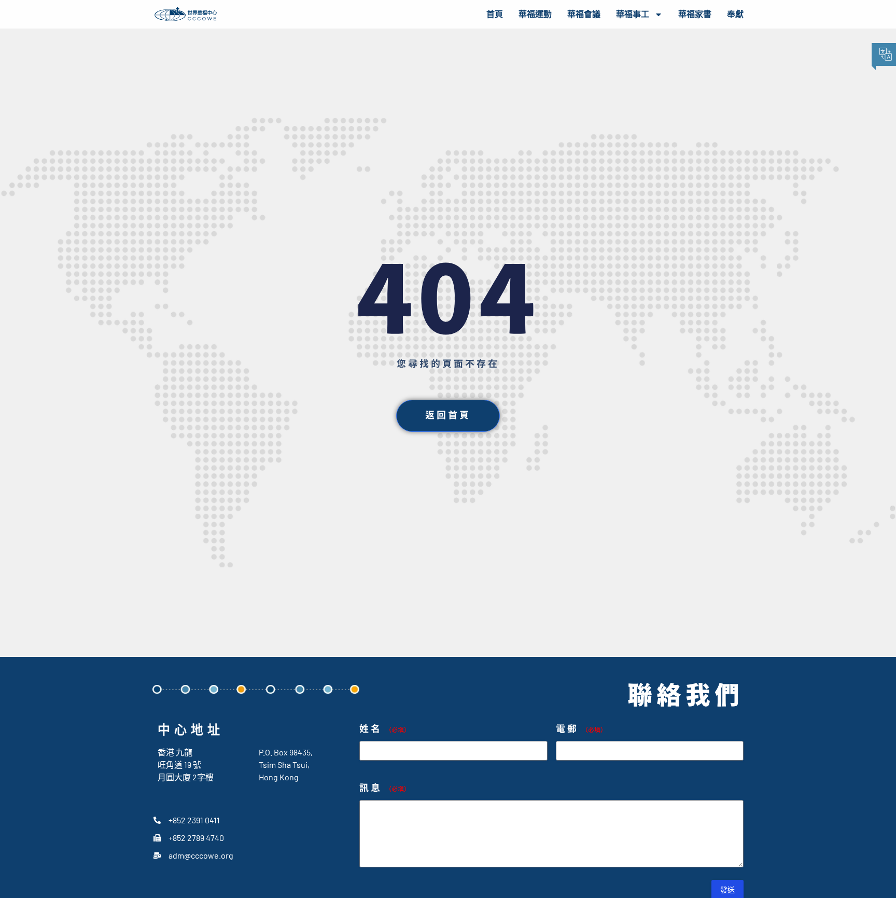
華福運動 (535, 14)
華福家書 (694, 14)
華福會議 (583, 14)
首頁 (494, 14)
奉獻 (735, 14)
